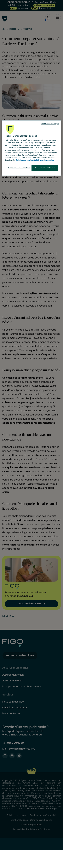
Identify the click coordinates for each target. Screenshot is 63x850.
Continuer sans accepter (50, 124)
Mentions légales (47, 160)
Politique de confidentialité (27, 160)
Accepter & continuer (45, 168)
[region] (32, 148)
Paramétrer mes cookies (19, 168)
